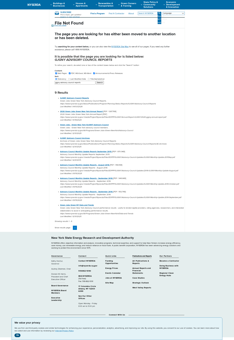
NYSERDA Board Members (58, 292)
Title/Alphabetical (97, 79)
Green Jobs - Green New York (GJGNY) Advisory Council (84, 125)
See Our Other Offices (85, 297)
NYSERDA (34, 4)
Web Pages (62, 73)
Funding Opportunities (111, 262)
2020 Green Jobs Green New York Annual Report (81, 111)
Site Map (109, 283)
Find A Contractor (116, 14)
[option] (122, 102)
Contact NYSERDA (86, 261)
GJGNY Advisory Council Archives (75, 138)
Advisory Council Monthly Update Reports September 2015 (86, 152)
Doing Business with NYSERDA (169, 267)
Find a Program (97, 14)
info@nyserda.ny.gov (87, 266)
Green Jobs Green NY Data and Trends (77, 205)
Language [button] (167, 13)
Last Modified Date (78, 79)
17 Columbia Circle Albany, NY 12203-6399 (87, 288)
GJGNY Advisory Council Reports (74, 98)
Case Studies (138, 278)
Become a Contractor (169, 261)
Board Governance (59, 286)
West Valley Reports (141, 288)
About (131, 14)
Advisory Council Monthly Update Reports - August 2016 (85, 165)
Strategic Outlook (140, 283)
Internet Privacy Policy (64, 331)
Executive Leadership (56, 299)
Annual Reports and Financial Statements (141, 270)
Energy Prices (111, 268)
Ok (17, 335)
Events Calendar (113, 273)
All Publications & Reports (140, 262)
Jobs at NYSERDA (113, 278)
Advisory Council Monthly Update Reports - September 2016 (86, 178)
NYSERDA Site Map (120, 47)
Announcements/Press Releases (109, 73)
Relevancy (62, 79)
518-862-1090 (84, 271)
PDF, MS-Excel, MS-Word (81, 73)
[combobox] (148, 13)
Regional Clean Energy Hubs (167, 274)
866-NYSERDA (85, 276)
